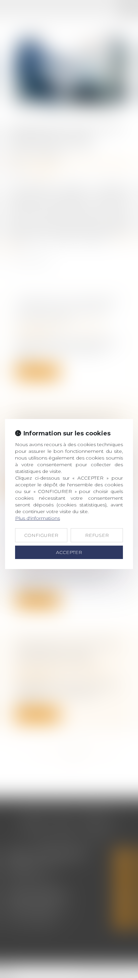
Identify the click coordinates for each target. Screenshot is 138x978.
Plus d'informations (37, 518)
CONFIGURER (41, 535)
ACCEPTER (69, 552)
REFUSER (97, 535)
